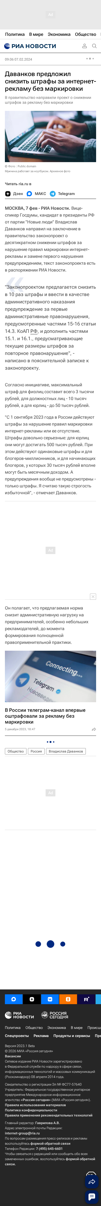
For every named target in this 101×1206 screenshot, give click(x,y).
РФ (34, 331)
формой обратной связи (50, 1143)
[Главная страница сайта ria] (29, 46)
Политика (13, 1027)
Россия (36, 751)
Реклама (41, 1036)
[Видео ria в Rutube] (86, 999)
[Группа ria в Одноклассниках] (68, 999)
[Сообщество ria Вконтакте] (50, 999)
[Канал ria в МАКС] (14, 999)
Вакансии (13, 1056)
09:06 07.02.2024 (18, 59)
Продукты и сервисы (71, 1036)
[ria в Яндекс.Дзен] (32, 999)
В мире (77, 1027)
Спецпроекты (17, 1036)
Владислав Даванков (66, 751)
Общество (16, 751)
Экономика (57, 1027)
